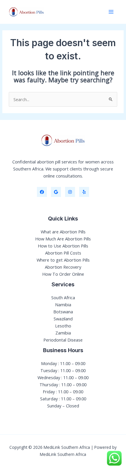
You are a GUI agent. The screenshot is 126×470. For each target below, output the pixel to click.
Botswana (63, 312)
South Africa (63, 297)
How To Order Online (63, 274)
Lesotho (63, 326)
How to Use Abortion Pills (63, 246)
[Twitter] (56, 192)
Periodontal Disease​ (63, 340)
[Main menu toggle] (111, 12)
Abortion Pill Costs (63, 253)
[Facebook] (42, 192)
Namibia (63, 304)
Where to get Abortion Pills (63, 260)
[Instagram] (70, 192)
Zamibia (63, 333)
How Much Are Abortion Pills (63, 239)
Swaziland (63, 319)
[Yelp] (84, 192)
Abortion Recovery (63, 267)
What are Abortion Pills (63, 232)
